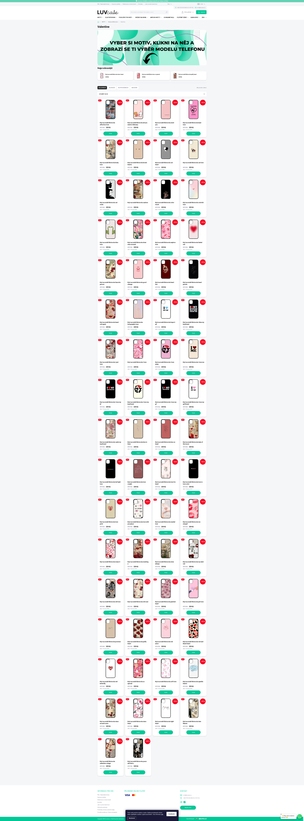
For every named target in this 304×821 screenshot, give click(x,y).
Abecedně (134, 87)
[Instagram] (181, 802)
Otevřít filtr (103, 94)
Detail (110, 133)
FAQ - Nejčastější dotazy (103, 4)
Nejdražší (112, 87)
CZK (202, 4)
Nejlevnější (102, 87)
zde (162, 814)
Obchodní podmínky (102, 807)
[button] (299, 816)
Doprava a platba (116, 4)
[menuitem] (100, 17)
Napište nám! (188, 807)
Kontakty (140, 4)
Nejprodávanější (123, 87)
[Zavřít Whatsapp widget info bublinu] (281, 814)
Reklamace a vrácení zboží (129, 4)
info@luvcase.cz (187, 795)
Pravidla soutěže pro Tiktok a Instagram (107, 812)
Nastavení (132, 818)
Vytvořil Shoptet (190, 818)
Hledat (166, 12)
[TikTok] (184, 802)
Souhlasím (171, 814)
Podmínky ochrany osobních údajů (105, 809)
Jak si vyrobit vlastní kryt (151, 4)
